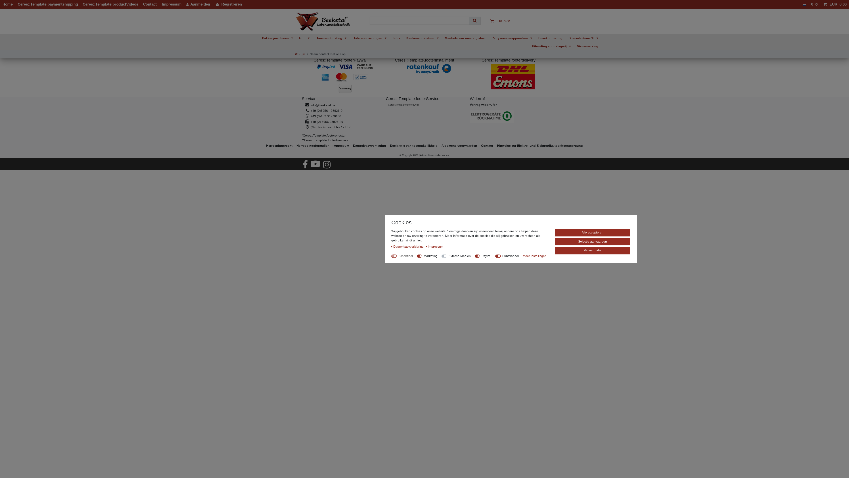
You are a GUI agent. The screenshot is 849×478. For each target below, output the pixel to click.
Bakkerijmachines (276, 38)
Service (308, 98)
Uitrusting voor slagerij (550, 46)
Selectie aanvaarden (592, 241)
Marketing (431, 256)
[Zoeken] (474, 21)
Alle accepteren (592, 232)
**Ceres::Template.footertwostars (325, 140)
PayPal (486, 256)
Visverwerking (587, 46)
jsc (304, 54)
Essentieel (405, 256)
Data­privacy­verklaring (369, 145)
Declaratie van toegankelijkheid (414, 145)
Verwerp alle (592, 250)
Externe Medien (460, 256)
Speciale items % (582, 38)
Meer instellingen (535, 256)
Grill (302, 38)
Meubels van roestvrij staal (465, 38)
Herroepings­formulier (312, 145)
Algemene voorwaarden (459, 145)
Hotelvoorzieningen (368, 38)
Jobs (396, 38)
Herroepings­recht (279, 145)
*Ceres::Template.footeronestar (324, 135)
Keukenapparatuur (420, 38)
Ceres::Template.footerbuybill (403, 104)
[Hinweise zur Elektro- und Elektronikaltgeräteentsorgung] (508, 116)
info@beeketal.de (323, 105)
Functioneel (510, 256)
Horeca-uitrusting (329, 38)
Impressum (341, 145)
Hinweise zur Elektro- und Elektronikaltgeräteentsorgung (540, 145)
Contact (487, 145)
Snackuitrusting (550, 38)
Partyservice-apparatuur (510, 38)
